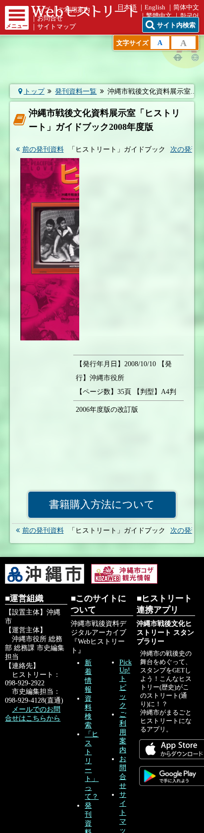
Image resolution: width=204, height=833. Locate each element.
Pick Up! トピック (125, 684)
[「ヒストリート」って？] (158, 51)
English (155, 7)
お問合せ (50, 18)
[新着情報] (45, 51)
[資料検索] (102, 51)
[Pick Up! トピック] (130, 101)
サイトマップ (56, 26)
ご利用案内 (122, 732)
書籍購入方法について (102, 504)
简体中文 (186, 7)
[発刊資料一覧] (74, 101)
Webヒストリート (84, 11)
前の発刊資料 (43, 149)
